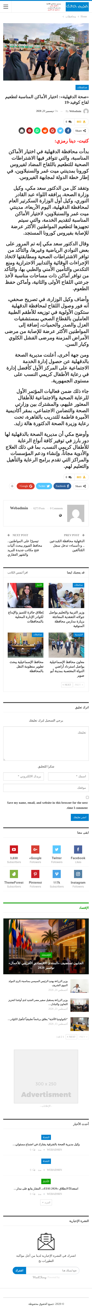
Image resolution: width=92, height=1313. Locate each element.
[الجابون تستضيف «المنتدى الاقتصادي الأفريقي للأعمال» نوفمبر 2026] (46, 946)
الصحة (46, 1137)
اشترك (19, 1270)
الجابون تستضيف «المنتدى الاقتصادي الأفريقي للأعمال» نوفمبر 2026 (46, 965)
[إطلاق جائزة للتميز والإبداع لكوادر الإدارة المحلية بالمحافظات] (25, 595)
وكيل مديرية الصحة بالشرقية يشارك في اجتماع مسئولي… (46, 1144)
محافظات (82, 87)
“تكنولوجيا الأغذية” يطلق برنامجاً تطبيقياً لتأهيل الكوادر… (38, 1019)
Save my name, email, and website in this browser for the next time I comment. (47, 805)
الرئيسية (79, 635)
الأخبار (39, 585)
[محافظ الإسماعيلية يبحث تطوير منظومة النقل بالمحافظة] (25, 645)
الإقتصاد (46, 955)
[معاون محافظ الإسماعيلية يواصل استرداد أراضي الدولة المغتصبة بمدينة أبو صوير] (66, 645)
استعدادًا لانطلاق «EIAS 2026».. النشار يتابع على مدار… (46, 1188)
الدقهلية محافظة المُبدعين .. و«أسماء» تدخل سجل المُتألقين (67, 545)
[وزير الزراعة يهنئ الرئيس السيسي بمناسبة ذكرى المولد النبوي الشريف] (79, 986)
